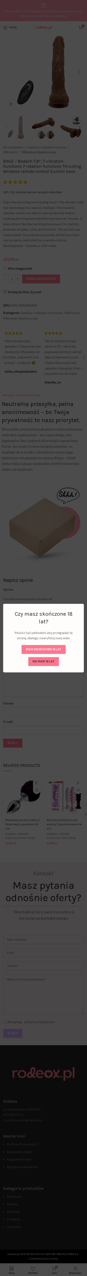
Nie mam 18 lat (44, 661)
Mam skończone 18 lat (43, 649)
